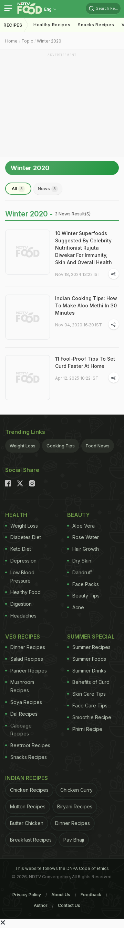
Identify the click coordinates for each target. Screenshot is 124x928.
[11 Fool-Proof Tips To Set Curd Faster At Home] (27, 377)
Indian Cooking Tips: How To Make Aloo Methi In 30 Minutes (86, 305)
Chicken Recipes (29, 790)
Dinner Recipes (27, 647)
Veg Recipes (22, 636)
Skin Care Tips (89, 694)
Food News (98, 445)
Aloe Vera (83, 526)
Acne (78, 607)
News (47, 188)
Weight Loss (22, 445)
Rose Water (85, 537)
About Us (60, 894)
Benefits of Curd (91, 682)
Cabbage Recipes (21, 730)
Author (41, 905)
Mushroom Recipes (22, 686)
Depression (23, 561)
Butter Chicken (26, 823)
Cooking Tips (60, 445)
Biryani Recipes (74, 806)
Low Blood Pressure (22, 576)
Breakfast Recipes (31, 840)
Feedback (91, 894)
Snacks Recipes (96, 24)
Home (11, 41)
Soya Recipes (26, 702)
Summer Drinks (89, 671)
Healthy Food (25, 592)
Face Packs (85, 584)
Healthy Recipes (52, 24)
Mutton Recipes (27, 806)
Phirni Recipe (87, 729)
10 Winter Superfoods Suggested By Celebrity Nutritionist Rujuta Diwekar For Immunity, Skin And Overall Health (83, 247)
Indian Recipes (26, 777)
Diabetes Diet (25, 537)
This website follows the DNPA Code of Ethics (62, 868)
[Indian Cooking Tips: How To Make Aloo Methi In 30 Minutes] (27, 317)
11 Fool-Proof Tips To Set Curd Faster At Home (85, 362)
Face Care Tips (89, 705)
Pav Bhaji (73, 840)
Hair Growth (85, 549)
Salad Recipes (26, 659)
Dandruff (82, 572)
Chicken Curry (76, 790)
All (17, 188)
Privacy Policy (26, 894)
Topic (27, 41)
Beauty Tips (86, 595)
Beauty (78, 514)
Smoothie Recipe (91, 717)
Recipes (12, 25)
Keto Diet (20, 549)
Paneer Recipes (28, 671)
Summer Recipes (91, 647)
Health (16, 514)
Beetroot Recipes (30, 745)
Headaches (23, 616)
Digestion (21, 604)
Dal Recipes (24, 714)
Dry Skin (81, 561)
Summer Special (91, 636)
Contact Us (69, 905)
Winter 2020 (49, 41)
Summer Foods (89, 659)
